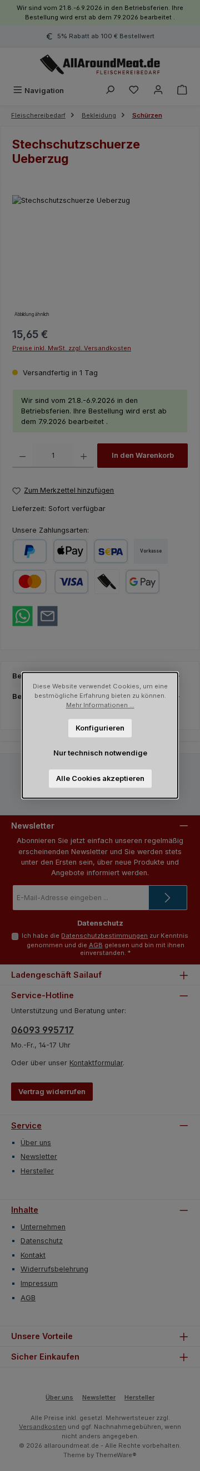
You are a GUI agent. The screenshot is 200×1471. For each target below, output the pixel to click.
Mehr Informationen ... (100, 705)
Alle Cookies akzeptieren (100, 778)
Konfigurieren (100, 728)
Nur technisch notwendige (100, 753)
